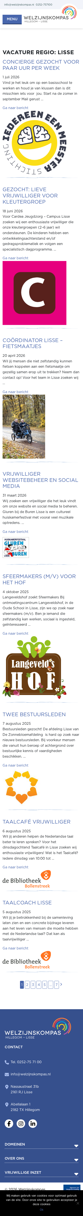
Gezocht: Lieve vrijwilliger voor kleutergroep (30, 195)
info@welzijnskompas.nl (31, 1074)
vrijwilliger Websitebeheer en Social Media (40, 480)
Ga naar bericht (15, 108)
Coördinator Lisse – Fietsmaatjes (33, 343)
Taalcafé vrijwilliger (36, 822)
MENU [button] (12, 19)
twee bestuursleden (34, 714)
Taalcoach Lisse (27, 903)
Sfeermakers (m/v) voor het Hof (39, 579)
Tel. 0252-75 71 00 (26, 1062)
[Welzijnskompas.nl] (51, 12)
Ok (41, 1209)
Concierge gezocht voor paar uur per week (41, 65)
